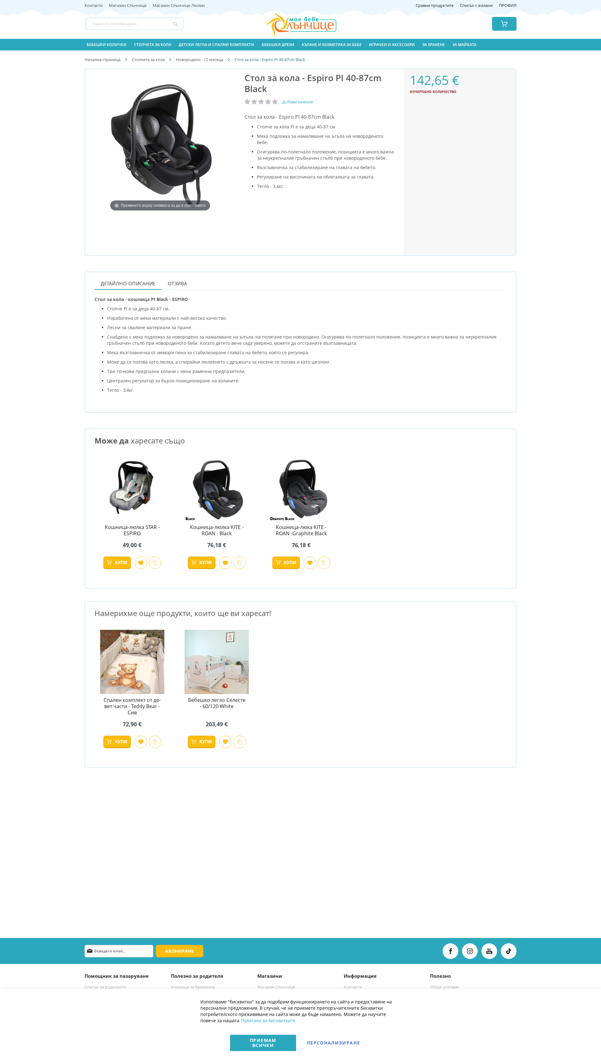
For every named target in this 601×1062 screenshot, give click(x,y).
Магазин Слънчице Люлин (179, 5)
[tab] (128, 283)
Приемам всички (263, 1042)
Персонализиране (333, 1043)
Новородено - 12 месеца (199, 59)
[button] (141, 563)
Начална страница (103, 59)
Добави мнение (297, 102)
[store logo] (293, 24)
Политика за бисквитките (268, 1020)
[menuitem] (107, 44)
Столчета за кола (148, 59)
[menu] (300, 44)
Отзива (177, 283)
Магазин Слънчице (127, 5)
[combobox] (134, 24)
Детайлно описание (128, 283)
